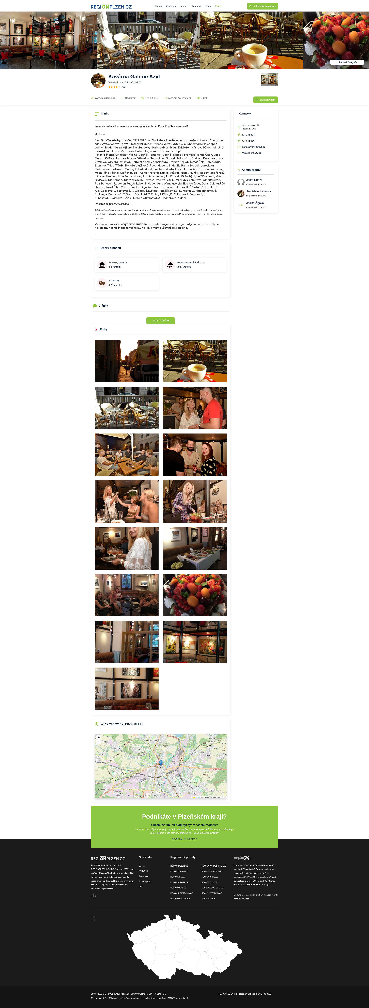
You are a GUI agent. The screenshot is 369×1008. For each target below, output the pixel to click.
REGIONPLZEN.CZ (179, 866)
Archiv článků (160, 320)
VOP (157, 994)
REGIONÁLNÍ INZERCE (184, 839)
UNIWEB (248, 877)
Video (184, 6)
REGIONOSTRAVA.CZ (212, 893)
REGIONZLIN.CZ (209, 882)
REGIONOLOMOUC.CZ (212, 888)
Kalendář (197, 6)
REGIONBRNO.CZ (210, 877)
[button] (161, 763)
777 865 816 (248, 141)
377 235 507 (248, 135)
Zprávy (170, 6)
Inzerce (142, 866)
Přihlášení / (257, 6)
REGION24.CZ (208, 899)
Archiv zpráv (144, 881)
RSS (141, 886)
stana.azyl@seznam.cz (253, 147)
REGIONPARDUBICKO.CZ (214, 866)
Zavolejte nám (267, 100)
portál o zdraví (256, 895)
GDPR (150, 994)
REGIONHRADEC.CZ (180, 899)
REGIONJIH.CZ (177, 877)
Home (158, 6)
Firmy (218, 6)
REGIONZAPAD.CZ (179, 871)
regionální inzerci (116, 885)
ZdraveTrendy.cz (241, 899)
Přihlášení (143, 871)
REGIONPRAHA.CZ (179, 882)
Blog (208, 6)
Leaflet (198, 797)
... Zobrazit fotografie (347, 62)
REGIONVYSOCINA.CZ (212, 871)
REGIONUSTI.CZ (178, 888)
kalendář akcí (115, 877)
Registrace (270, 6)
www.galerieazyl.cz (251, 153)
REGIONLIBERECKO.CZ (181, 893)
